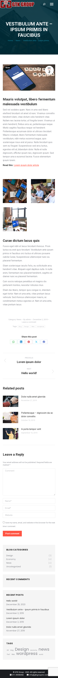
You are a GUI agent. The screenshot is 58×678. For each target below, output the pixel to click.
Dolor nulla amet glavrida (33, 396)
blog (20, 326)
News (7, 68)
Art (8, 650)
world (41, 654)
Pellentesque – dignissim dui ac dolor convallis (37, 415)
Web (33, 326)
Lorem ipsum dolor (15, 618)
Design (26, 326)
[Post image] (10, 401)
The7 (8, 654)
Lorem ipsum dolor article (26, 165)
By (27, 319)
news (44, 649)
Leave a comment (29, 322)
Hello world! (11, 600)
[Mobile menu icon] (51, 4)
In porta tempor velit (31, 429)
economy (33, 650)
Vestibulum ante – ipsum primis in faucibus (27, 609)
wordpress (40, 326)
